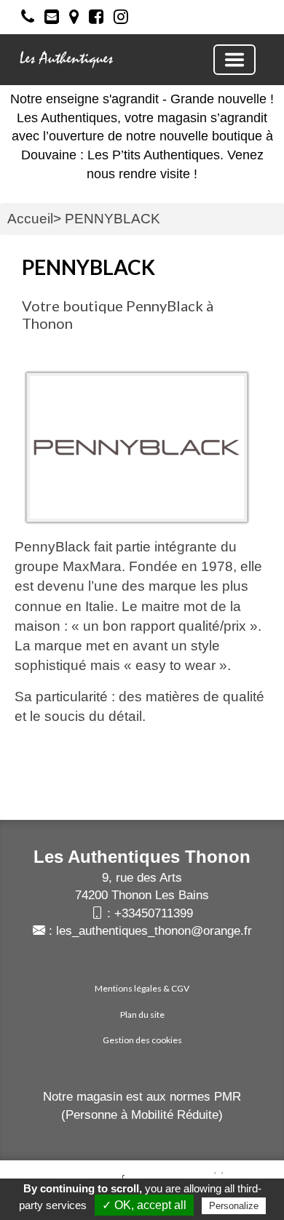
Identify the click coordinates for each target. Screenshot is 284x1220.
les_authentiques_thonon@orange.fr (154, 931)
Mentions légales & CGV (142, 988)
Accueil (30, 218)
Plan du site (142, 1014)
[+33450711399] (24, 19)
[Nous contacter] (48, 19)
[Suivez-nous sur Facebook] (92, 19)
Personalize (234, 1205)
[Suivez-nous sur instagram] (117, 19)
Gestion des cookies (142, 1039)
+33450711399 (153, 913)
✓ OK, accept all (144, 1205)
